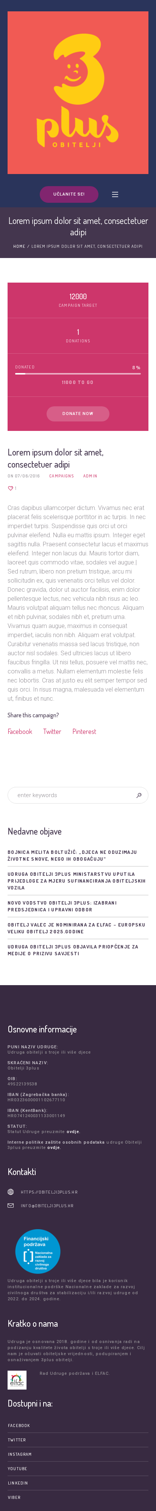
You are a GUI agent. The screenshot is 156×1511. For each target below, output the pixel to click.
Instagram (20, 1454)
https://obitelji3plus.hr (49, 1192)
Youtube (17, 1468)
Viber (14, 1497)
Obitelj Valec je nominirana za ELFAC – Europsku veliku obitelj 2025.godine (76, 928)
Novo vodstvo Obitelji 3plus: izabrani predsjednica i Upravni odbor (62, 906)
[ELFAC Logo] (22, 1380)
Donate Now (78, 413)
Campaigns (61, 476)
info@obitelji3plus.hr (47, 1205)
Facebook (20, 731)
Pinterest (84, 731)
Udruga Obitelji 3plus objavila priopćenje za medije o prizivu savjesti (73, 950)
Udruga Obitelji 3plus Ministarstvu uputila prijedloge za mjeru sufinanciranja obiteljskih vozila (77, 881)
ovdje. (74, 1131)
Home (19, 246)
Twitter (52, 731)
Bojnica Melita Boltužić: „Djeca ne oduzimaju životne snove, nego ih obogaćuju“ (72, 855)
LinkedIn (18, 1483)
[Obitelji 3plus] (78, 92)
